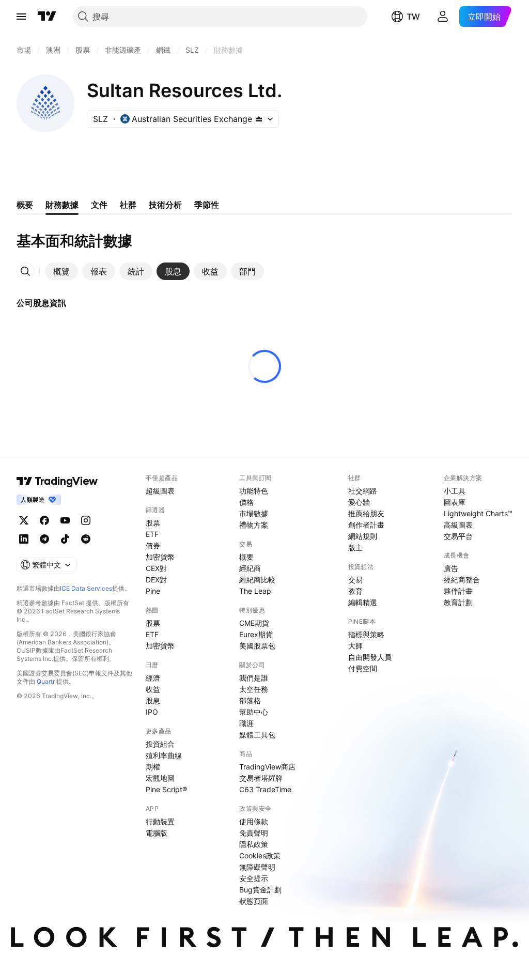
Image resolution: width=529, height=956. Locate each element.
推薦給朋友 (366, 513)
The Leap (255, 591)
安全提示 (253, 878)
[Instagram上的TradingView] (86, 520)
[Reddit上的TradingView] (86, 539)
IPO (152, 711)
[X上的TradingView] (24, 520)
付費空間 (362, 668)
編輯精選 (362, 602)
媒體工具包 (257, 734)
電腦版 (156, 832)
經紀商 (250, 568)
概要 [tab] (25, 204)
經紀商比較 (257, 579)
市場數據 (253, 513)
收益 (153, 689)
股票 (153, 522)
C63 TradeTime (265, 789)
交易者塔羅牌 (261, 778)
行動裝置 (160, 821)
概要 (246, 556)
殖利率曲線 (164, 755)
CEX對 (156, 568)
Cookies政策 (260, 855)
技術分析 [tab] (165, 204)
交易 (355, 579)
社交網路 (362, 490)
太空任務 (253, 689)
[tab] (61, 271)
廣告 (451, 568)
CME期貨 (254, 623)
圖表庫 (454, 502)
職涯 (246, 723)
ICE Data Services (86, 588)
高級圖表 (458, 524)
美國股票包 (257, 645)
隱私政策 (253, 844)
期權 (153, 766)
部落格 (250, 700)
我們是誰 (253, 677)
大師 (355, 645)
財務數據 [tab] (62, 204)
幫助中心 (253, 711)
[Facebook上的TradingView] (44, 520)
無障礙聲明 (257, 866)
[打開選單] (21, 16)
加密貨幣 (160, 556)
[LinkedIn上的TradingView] (24, 539)
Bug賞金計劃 (260, 889)
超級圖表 (160, 490)
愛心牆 (359, 502)
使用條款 (253, 821)
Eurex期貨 (256, 634)
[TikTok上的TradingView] (65, 539)
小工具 (454, 490)
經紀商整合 (462, 579)
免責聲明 (253, 832)
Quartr (46, 681)
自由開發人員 (370, 657)
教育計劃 (458, 602)
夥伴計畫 (458, 591)
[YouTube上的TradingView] (65, 520)
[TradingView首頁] (47, 16)
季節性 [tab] (206, 204)
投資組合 (160, 743)
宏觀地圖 (160, 778)
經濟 (153, 677)
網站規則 (362, 536)
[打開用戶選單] (442, 16)
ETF (152, 534)
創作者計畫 (366, 524)
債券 (153, 545)
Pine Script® (166, 789)
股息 (153, 700)
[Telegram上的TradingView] (44, 539)
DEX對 (156, 579)
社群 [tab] (128, 204)
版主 (355, 547)
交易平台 (458, 536)
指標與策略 (366, 634)
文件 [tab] (99, 204)
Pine (153, 591)
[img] (258, 119)
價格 (246, 502)
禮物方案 (253, 524)
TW (413, 16)
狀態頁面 (253, 901)
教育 (355, 591)
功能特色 (253, 490)
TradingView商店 (267, 766)
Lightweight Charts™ (478, 513)
